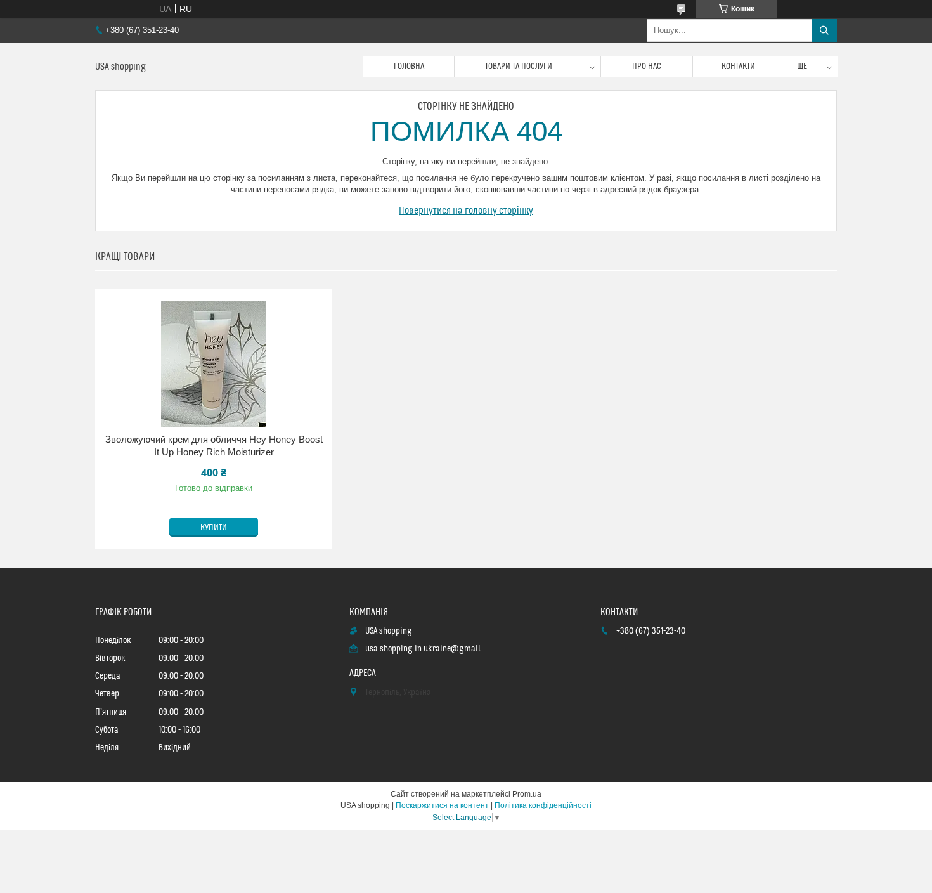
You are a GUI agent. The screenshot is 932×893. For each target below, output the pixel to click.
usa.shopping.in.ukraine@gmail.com (427, 649)
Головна (409, 67)
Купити (213, 528)
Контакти (738, 67)
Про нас (646, 67)
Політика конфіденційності (543, 805)
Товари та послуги (518, 67)
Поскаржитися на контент (442, 805)
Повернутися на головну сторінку (466, 210)
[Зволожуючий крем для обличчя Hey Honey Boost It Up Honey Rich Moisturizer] (213, 363)
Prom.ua (526, 794)
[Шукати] (824, 30)
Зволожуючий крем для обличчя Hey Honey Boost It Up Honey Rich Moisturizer (214, 445)
